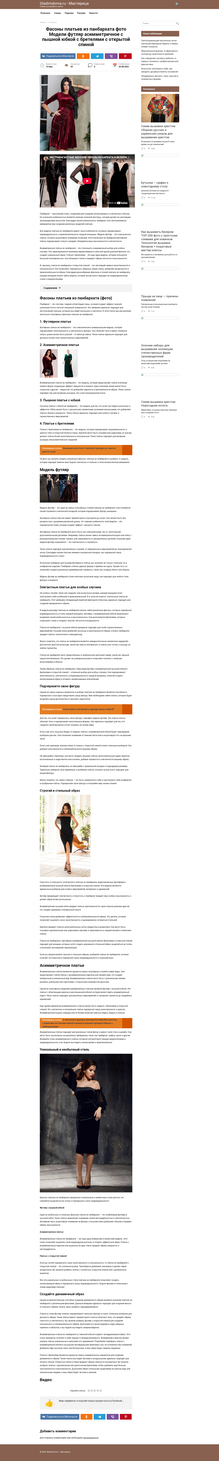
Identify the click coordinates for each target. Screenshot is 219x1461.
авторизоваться (90, 1438)
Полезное (45, 13)
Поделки (69, 13)
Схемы (57, 13)
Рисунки (81, 13)
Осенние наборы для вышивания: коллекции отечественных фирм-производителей (157, 351)
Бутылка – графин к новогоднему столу (154, 184)
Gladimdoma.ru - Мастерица (64, 3)
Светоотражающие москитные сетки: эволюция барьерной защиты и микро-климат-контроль (160, 43)
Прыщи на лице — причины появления (159, 298)
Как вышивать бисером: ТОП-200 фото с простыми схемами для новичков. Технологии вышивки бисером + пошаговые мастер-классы (159, 241)
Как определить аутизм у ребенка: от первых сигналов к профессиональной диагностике (159, 61)
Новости (93, 13)
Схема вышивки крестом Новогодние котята (158, 403)
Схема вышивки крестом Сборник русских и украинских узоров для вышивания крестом (158, 132)
